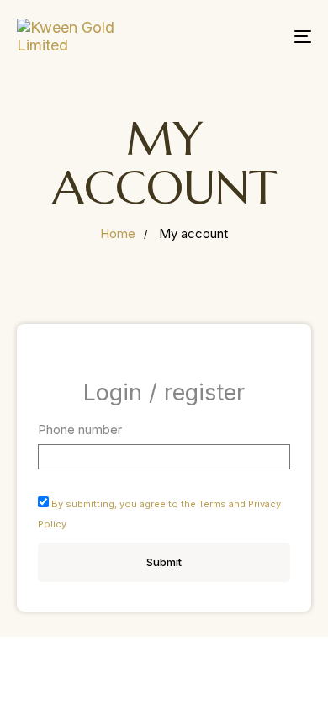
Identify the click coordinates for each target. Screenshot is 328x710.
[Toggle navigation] (262, 36)
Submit (164, 562)
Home (117, 233)
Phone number (80, 429)
